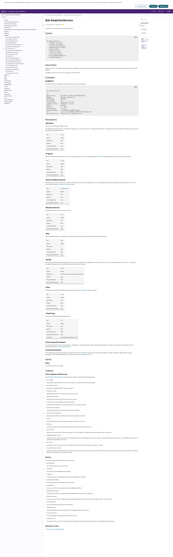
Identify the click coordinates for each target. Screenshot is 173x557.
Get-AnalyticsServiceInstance (12, 52)
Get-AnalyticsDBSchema (11, 42)
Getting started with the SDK (10, 25)
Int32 (62, 214)
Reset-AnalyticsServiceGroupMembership (15, 63)
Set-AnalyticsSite (9, 71)
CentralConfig (7, 80)
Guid (62, 320)
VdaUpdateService (8, 101)
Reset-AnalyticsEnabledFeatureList (13, 61)
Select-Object (98, 156)
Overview (6, 20)
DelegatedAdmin (8, 84)
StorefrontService (8, 96)
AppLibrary (6, 75)
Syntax (143, 25)
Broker (5, 78)
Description (144, 29)
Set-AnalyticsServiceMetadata (12, 69)
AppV (5, 77)
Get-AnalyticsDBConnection (12, 41)
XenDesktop (7, 103)
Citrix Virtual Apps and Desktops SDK (55, 15)
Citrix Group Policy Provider (10, 23)
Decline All (163, 6)
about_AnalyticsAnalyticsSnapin (55, 529)
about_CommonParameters (84, 354)
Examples (6, 31)
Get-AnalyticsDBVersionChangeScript (14, 44)
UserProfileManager (8, 99)
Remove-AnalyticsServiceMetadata (13, 59)
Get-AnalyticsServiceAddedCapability (14, 50)
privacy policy (36, 2)
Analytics (6, 35)
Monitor (6, 92)
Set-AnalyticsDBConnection (12, 65)
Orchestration (7, 94)
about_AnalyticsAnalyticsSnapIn (13, 37)
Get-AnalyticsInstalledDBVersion (13, 46)
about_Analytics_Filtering (11, 39)
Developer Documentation (17, 11)
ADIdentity (6, 33)
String (62, 134)
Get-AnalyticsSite (9, 56)
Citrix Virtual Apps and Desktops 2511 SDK (72, 15)
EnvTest (6, 86)
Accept (153, 6)
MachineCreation (8, 90)
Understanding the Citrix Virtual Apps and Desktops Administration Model (20, 29)
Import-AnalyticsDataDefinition (12, 58)
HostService (7, 88)
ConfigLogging (7, 82)
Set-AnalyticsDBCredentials (12, 67)
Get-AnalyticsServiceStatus (12, 54)
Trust (5, 97)
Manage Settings (141, 6)
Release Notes (7, 27)
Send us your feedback (144, 46)
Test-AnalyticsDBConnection (12, 73)
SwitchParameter (65, 188)
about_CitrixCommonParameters (11, 22)
